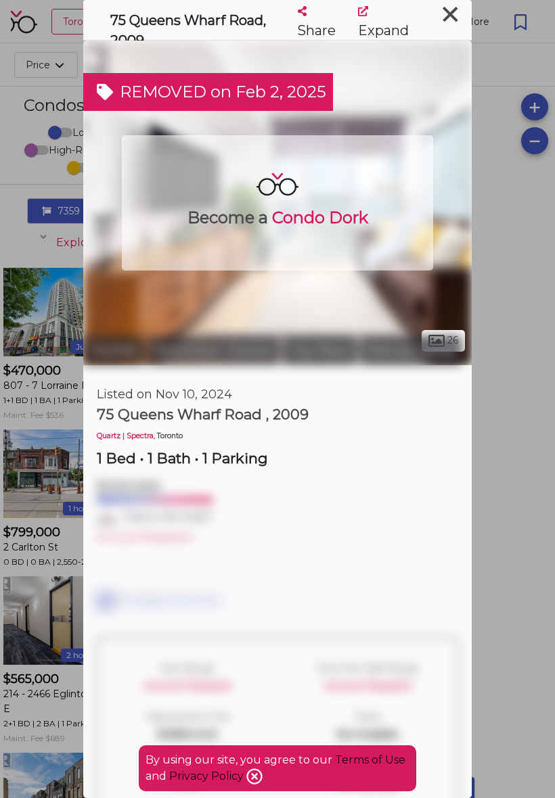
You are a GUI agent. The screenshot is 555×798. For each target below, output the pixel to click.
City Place (320, 350)
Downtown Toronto (213, 350)
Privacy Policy (207, 776)
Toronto (113, 350)
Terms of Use (370, 759)
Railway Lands (411, 350)
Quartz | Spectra (125, 435)
